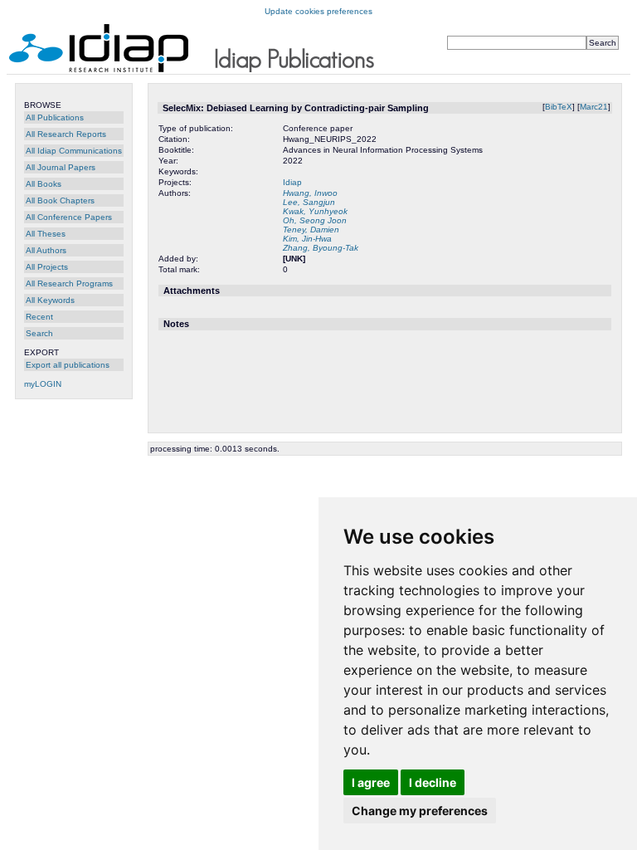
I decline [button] (432, 782)
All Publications (55, 117)
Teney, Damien (311, 229)
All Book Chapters (60, 200)
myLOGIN (42, 383)
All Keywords (50, 300)
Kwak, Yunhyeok (315, 211)
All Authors (46, 250)
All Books (43, 183)
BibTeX (558, 106)
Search (39, 333)
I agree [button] (371, 782)
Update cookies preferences (318, 11)
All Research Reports (66, 134)
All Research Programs (69, 283)
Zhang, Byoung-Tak (320, 247)
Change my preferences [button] (420, 811)
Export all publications (67, 364)
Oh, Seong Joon (315, 220)
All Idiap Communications (74, 150)
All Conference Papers (69, 217)
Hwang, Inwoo (310, 193)
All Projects (47, 266)
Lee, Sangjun (309, 202)
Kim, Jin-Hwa (307, 238)
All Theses (46, 233)
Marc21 (594, 106)
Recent (39, 316)
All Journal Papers (60, 167)
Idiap (292, 182)
